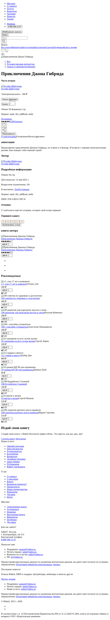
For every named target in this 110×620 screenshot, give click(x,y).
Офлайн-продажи (15, 446)
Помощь (11, 24)
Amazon (25, 189)
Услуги (10, 8)
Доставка (11, 522)
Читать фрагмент (9, 99)
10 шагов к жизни (10, 398)
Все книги (6, 47)
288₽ (4, 319)
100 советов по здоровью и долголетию (20, 298)
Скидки (50, 47)
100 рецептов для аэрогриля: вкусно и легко (22, 312)
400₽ (4, 244)
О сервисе (12, 6)
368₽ (4, 333)
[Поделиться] (4, 129)
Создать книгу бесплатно (13, 439)
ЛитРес (18, 189)
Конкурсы (12, 11)
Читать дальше (8, 579)
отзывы (12, 136)
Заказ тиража (13, 461)
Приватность (13, 487)
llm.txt (10, 497)
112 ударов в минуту (11, 355)
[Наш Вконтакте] (8, 606)
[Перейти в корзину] (6, 51)
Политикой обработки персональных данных (38, 564)
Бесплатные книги (16, 514)
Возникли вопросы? (17, 484)
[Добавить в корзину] (12, 103)
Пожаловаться (8, 134)
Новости (11, 16)
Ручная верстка (14, 451)
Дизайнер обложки (16, 459)
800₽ (4, 362)
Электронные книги (17, 507)
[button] (55, 41)
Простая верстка (15, 449)
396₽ (4, 255)
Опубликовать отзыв (11, 225)
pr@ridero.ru (17, 557)
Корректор (12, 456)
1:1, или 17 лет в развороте (14, 284)
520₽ (4, 405)
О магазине (12, 479)
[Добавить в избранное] (4, 125)
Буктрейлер (12, 454)
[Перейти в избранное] (3, 51)
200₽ (4, 347)
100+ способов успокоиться (14, 327)
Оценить (18, 121)
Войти (4, 35)
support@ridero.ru (27, 549)
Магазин (11, 3)
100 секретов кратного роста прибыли (20, 412)
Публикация (13, 464)
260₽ (4, 290)
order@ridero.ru (35, 554)
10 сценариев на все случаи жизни (18, 341)
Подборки (58, 47)
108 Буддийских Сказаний (14, 384)
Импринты (16, 47)
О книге (5, 136)
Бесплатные (40, 47)
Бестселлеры (28, 47)
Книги (10, 481)
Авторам (11, 14)
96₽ (4, 376)
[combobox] (55, 37)
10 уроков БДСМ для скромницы (17, 370)
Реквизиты (12, 492)
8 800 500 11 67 (8, 539)
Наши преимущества (17, 489)
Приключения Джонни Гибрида (16, 238)
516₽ (4, 419)
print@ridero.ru (29, 552)
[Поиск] (3, 41)
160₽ (4, 390)
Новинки (11, 512)
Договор (11, 494)
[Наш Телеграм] (8, 609)
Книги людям (70, 47)
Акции (10, 19)
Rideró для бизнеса (16, 467)
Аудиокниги (13, 509)
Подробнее (6, 119)
